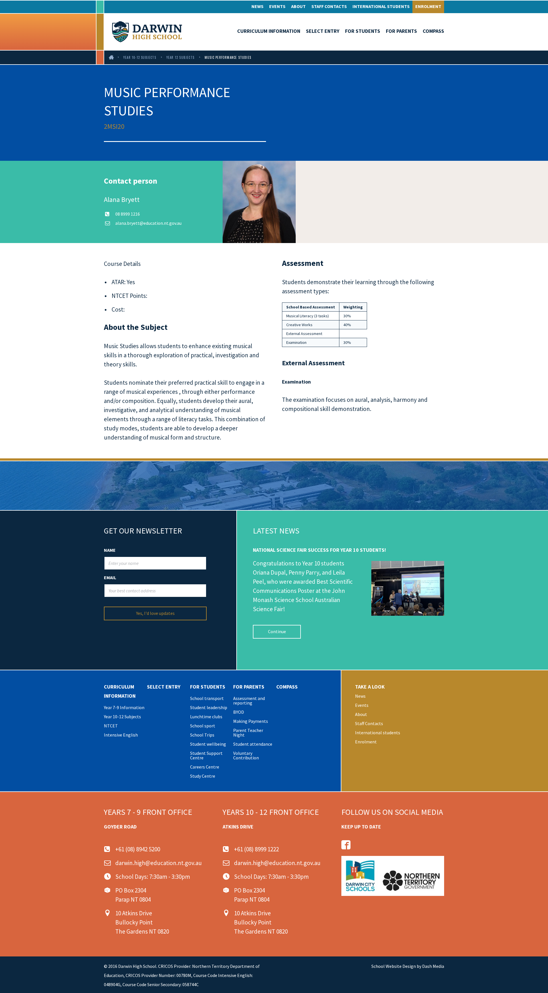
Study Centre (202, 776)
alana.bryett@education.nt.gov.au (148, 223)
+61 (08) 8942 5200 (137, 849)
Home (111, 57)
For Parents (401, 31)
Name (110, 550)
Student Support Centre (206, 755)
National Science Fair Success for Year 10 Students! (319, 550)
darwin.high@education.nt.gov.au (158, 863)
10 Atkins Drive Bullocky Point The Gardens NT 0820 (142, 922)
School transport (207, 698)
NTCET (111, 726)
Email (110, 577)
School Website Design (393, 966)
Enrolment (428, 6)
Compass (433, 31)
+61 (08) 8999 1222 (256, 849)
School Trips (202, 735)
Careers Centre (204, 767)
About (298, 6)
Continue (277, 631)
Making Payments (250, 721)
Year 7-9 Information (124, 707)
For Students (362, 31)
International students (381, 6)
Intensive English (121, 735)
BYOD (238, 712)
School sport (202, 726)
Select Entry (322, 31)
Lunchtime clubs (206, 716)
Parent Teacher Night (248, 732)
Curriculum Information (268, 31)
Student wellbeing (208, 744)
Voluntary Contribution (246, 755)
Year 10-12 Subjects (139, 57)
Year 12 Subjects (180, 57)
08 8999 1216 (127, 214)
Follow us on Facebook (345, 844)
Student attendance (252, 744)
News (257, 6)
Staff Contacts (329, 6)
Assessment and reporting (249, 700)
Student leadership (208, 707)
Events (277, 6)
